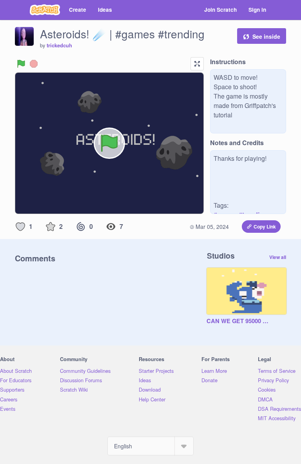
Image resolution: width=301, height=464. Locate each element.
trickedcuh (59, 45)
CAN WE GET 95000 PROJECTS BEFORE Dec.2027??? (239, 321)
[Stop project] (33, 64)
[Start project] (21, 64)
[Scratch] (45, 10)
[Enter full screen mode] (197, 63)
